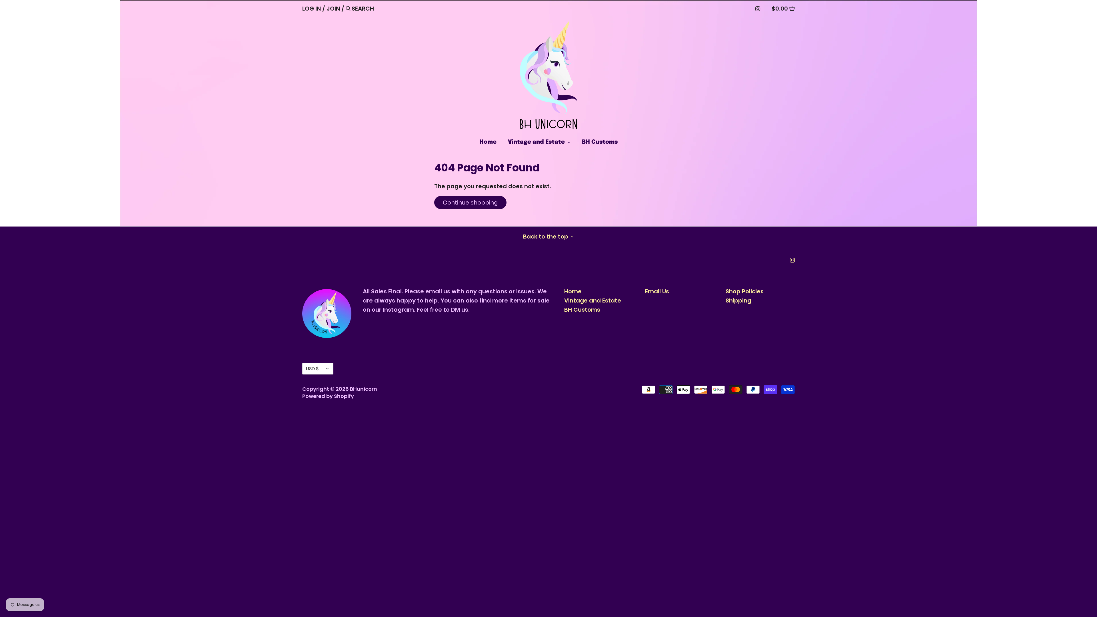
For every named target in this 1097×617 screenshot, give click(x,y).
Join (333, 9)
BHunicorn (363, 388)
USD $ (312, 368)
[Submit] (348, 10)
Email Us (657, 291)
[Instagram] (757, 8)
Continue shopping (470, 203)
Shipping (738, 301)
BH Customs (582, 310)
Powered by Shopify (328, 396)
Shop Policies (745, 291)
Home (573, 291)
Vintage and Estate (592, 301)
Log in (311, 9)
